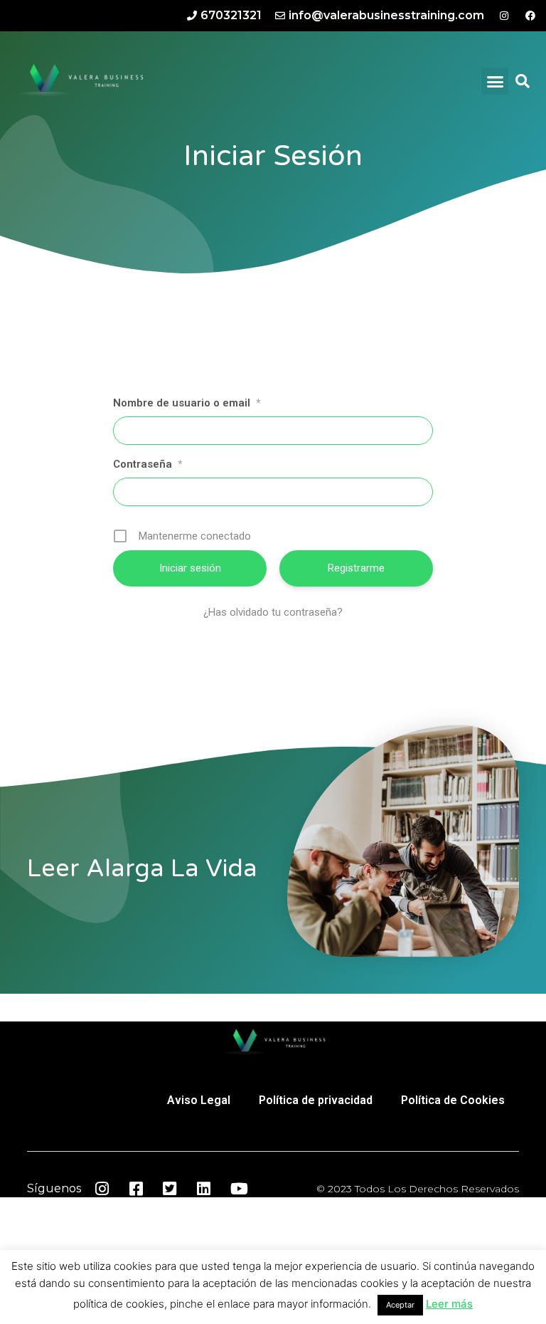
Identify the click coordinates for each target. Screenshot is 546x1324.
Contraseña (147, 464)
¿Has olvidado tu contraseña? (273, 612)
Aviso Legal (198, 1100)
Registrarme (356, 568)
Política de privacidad (316, 1100)
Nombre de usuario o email (186, 402)
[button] (494, 81)
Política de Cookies (453, 1100)
